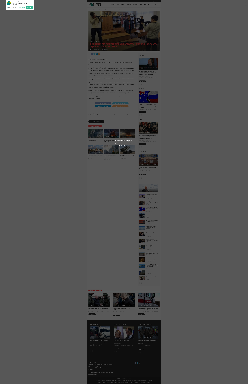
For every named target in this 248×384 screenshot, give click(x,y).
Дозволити (29, 7)
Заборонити (22, 7)
